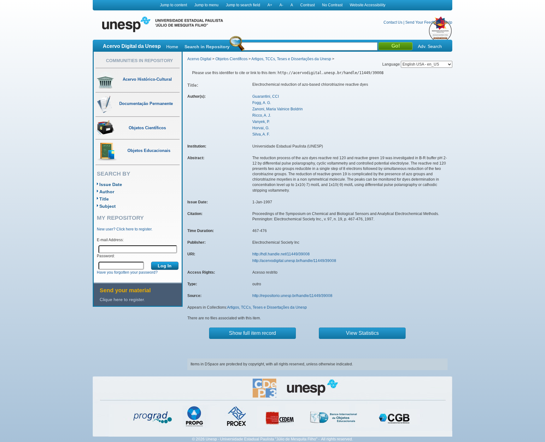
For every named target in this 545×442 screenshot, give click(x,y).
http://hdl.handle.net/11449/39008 (281, 254)
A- (281, 5)
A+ (269, 5)
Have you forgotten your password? (127, 272)
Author (106, 191)
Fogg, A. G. (261, 103)
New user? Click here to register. (124, 229)
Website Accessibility (367, 5)
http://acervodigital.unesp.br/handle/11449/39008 (294, 261)
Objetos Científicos (231, 59)
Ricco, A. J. (261, 115)
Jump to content (173, 5)
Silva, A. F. (261, 134)
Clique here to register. (122, 299)
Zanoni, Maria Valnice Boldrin (277, 109)
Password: (106, 256)
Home (172, 46)
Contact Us (393, 22)
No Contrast (332, 5)
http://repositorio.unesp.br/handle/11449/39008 (292, 296)
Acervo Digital (199, 59)
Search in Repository (207, 46)
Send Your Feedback (423, 22)
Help (448, 22)
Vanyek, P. (261, 121)
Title (104, 198)
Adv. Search (430, 46)
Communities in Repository (139, 60)
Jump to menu (206, 5)
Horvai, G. (260, 128)
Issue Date (110, 184)
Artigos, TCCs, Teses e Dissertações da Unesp (291, 59)
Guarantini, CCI (265, 96)
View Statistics (362, 333)
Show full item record (252, 333)
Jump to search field (243, 5)
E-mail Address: (110, 240)
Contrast (307, 5)
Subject (107, 206)
